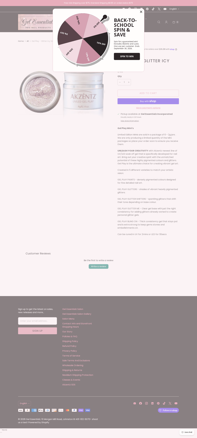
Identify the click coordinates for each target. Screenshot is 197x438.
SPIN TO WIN (127, 56)
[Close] (141, 12)
